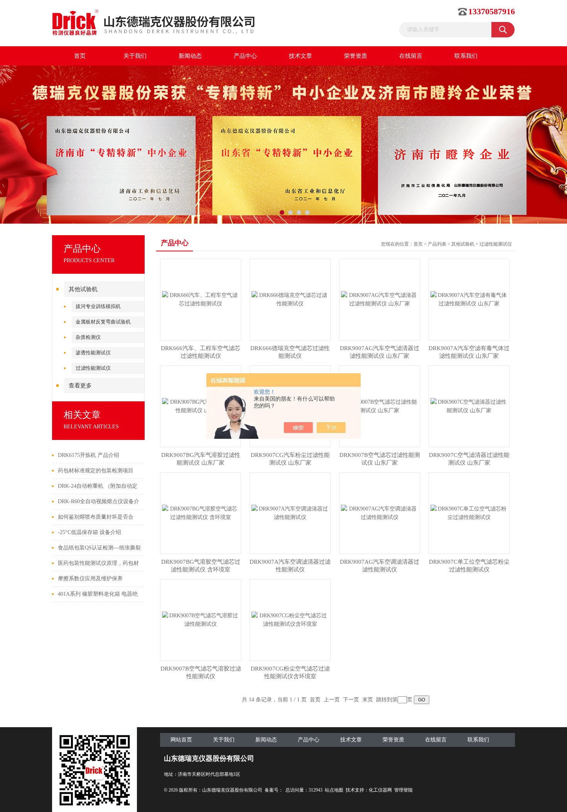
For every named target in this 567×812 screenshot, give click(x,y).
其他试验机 (83, 289)
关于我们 (135, 56)
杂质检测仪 (88, 337)
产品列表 (437, 244)
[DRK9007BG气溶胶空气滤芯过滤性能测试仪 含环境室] (200, 513)
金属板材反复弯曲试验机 (103, 322)
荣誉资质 (355, 56)
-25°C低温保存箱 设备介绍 (89, 532)
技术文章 (300, 56)
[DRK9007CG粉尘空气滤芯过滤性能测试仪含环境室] (290, 619)
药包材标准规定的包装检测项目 (95, 470)
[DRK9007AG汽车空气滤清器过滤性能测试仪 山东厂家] (379, 299)
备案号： (274, 790)
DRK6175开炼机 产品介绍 (88, 455)
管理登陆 (403, 790)
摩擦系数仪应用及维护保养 (90, 578)
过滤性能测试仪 (93, 368)
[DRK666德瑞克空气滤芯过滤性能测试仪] (290, 299)
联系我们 (466, 56)
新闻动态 (190, 56)
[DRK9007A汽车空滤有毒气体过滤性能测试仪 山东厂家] (469, 299)
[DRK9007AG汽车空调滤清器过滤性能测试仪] (379, 513)
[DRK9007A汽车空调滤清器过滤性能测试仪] (290, 513)
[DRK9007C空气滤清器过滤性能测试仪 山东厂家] (469, 406)
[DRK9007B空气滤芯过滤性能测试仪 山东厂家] (379, 406)
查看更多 (80, 385)
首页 (80, 56)
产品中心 (245, 56)
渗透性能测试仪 (93, 352)
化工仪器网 (380, 790)
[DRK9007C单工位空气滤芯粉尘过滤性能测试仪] (469, 513)
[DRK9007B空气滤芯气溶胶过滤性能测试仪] (200, 619)
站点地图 (334, 790)
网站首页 (181, 740)
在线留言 (410, 56)
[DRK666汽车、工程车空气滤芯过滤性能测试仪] (200, 299)
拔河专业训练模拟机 (98, 306)
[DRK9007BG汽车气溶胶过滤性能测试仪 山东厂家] (200, 406)
